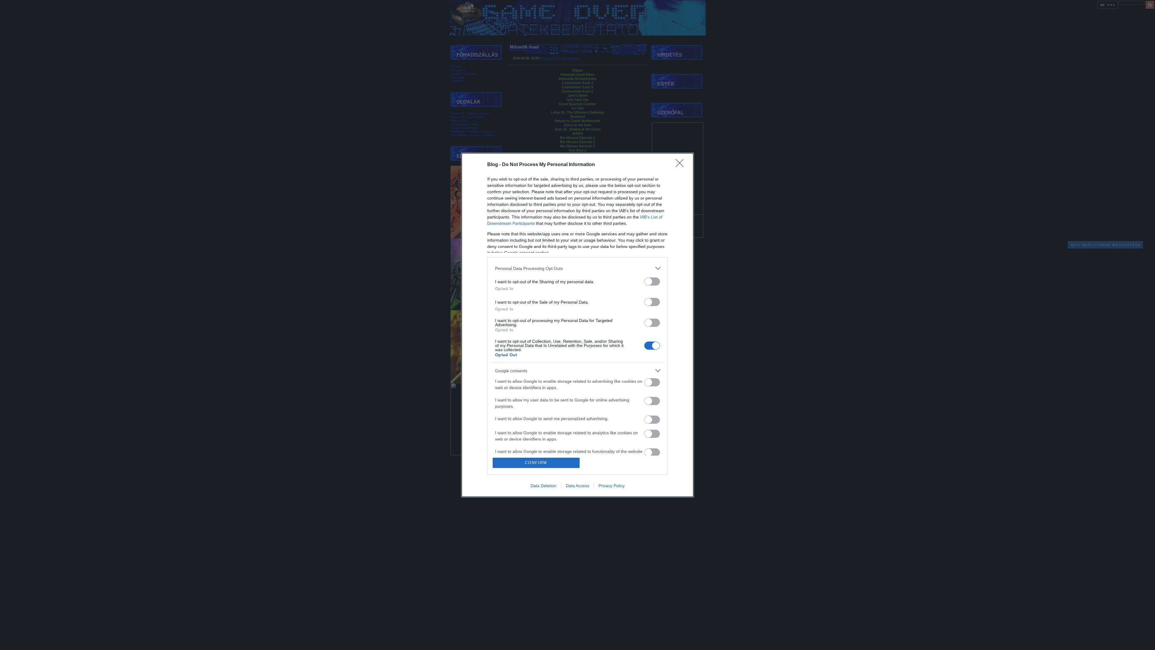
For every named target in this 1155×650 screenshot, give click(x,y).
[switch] (652, 281)
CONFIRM (536, 462)
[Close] (681, 165)
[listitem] (577, 268)
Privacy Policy (612, 485)
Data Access (577, 485)
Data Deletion (543, 485)
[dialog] (577, 325)
